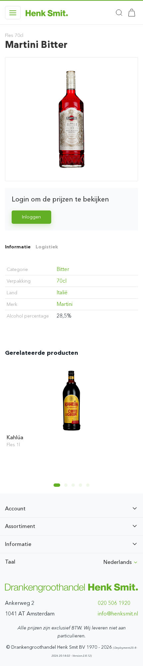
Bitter (63, 269)
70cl (62, 281)
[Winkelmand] (131, 12)
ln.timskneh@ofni (118, 613)
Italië (62, 292)
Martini (64, 304)
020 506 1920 (114, 603)
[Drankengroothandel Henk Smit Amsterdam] (47, 13)
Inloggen (31, 217)
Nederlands (118, 562)
